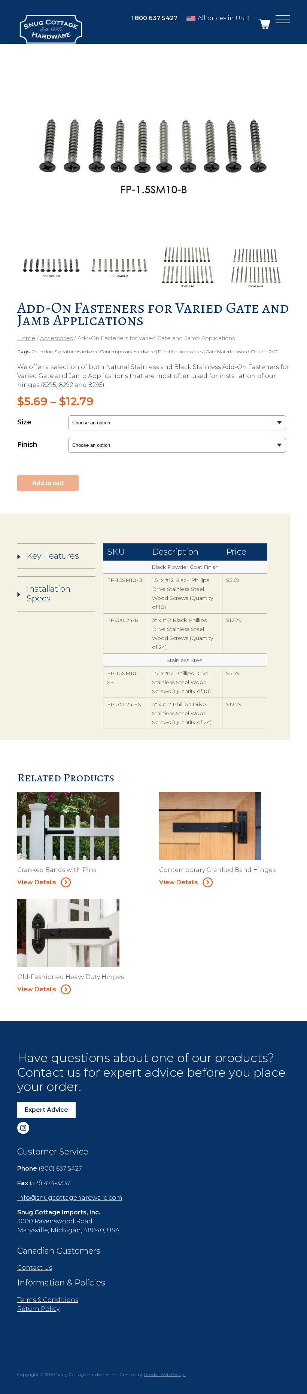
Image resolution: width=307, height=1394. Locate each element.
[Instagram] (23, 1128)
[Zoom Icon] (153, 148)
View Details (36, 882)
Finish (27, 444)
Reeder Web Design (165, 1374)
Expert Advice (46, 1109)
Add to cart (48, 483)
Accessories (56, 338)
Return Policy (38, 1308)
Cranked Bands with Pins (56, 869)
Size (24, 422)
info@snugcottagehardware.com (69, 1197)
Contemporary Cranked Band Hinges (217, 869)
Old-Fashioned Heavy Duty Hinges (70, 976)
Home (26, 338)
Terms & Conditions (47, 1299)
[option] (153, 148)
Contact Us (34, 1267)
